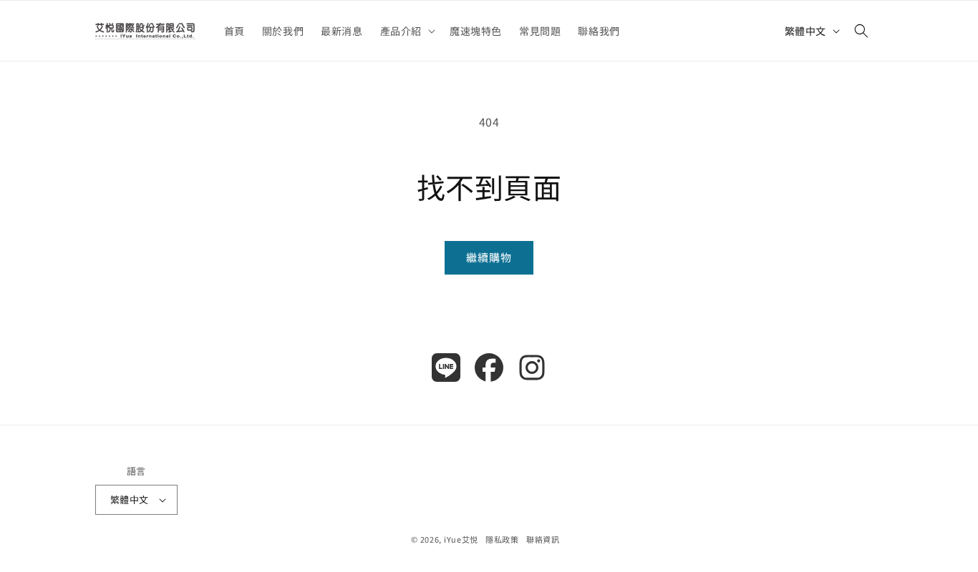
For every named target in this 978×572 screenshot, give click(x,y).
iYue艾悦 (461, 539)
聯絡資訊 (543, 539)
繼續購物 (489, 257)
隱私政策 (502, 539)
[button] (406, 31)
